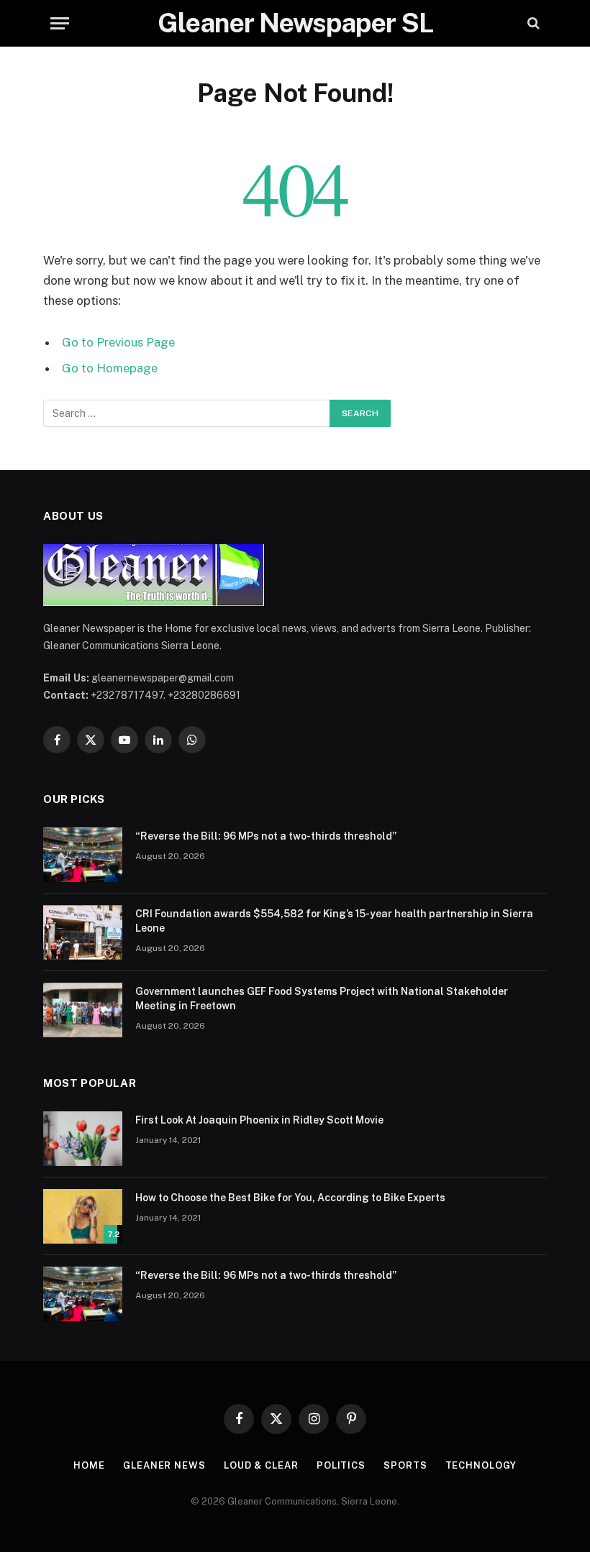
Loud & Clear (261, 1465)
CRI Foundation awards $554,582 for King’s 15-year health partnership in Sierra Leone (334, 921)
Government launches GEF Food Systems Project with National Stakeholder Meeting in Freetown (321, 998)
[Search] (532, 23)
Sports (405, 1465)
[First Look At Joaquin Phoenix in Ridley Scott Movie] (82, 1138)
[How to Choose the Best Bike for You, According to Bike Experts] (82, 1216)
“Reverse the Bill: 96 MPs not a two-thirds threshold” (265, 836)
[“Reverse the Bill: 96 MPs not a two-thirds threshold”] (82, 854)
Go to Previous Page (118, 342)
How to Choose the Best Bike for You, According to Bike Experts (290, 1197)
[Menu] (59, 23)
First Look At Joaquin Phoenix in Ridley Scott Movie (259, 1120)
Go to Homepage (110, 368)
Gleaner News (164, 1465)
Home (89, 1465)
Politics (341, 1465)
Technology (481, 1465)
